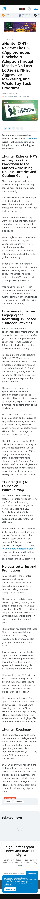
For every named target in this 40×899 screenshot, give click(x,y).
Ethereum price (25, 15)
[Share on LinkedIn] (13, 128)
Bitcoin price (8, 15)
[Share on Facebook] (5, 128)
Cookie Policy (8, 885)
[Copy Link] (21, 128)
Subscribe (32, 874)
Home (6, 39)
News (12, 39)
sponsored (18, 802)
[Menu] (36, 9)
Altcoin (8, 802)
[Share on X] (9, 128)
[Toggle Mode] (29, 9)
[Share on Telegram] (17, 128)
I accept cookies (10, 889)
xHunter (33, 138)
